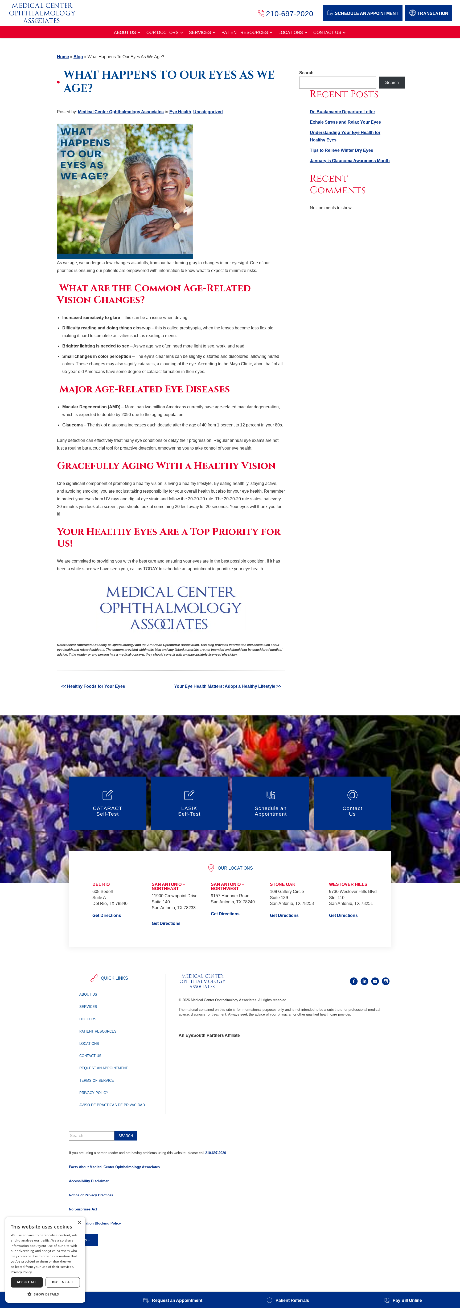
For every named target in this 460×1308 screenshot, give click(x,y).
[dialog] (45, 1260)
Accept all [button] (27, 1282)
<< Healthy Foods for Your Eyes (93, 686)
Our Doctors (162, 32)
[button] (45, 1294)
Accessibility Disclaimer (89, 1181)
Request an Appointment (103, 1068)
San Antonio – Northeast (168, 886)
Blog (78, 56)
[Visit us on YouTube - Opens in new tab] (375, 981)
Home (63, 56)
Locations (290, 32)
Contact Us (327, 32)
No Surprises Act (83, 1209)
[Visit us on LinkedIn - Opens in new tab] (364, 981)
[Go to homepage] (48, 13)
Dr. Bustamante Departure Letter (342, 112)
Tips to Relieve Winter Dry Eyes (341, 150)
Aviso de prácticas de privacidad (112, 1105)
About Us (125, 32)
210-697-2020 (215, 1153)
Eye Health (180, 112)
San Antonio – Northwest (227, 886)
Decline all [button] (62, 1282)
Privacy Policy (93, 1093)
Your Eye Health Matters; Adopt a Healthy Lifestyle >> (227, 686)
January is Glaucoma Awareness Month (350, 160)
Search (306, 72)
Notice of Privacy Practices (91, 1195)
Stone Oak (282, 884)
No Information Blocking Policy (95, 1223)
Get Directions (106, 915)
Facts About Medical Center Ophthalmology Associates (114, 1167)
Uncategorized (208, 112)
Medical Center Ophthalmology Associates (121, 112)
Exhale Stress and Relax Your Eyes (345, 122)
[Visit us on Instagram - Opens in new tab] (386, 981)
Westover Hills (348, 884)
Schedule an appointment (367, 13)
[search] (125, 1136)
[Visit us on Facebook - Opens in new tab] (354, 981)
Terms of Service (96, 1081)
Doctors (87, 1019)
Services (200, 32)
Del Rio (101, 884)
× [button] (79, 1223)
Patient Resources (244, 32)
